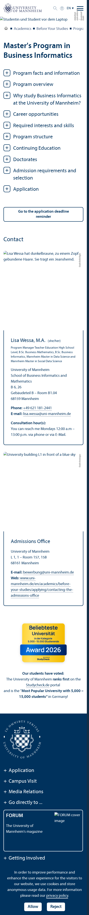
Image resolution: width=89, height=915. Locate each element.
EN (69, 8)
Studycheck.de (37, 685)
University (6, 29)
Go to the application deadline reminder (43, 214)
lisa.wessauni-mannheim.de (47, 414)
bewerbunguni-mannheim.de (48, 572)
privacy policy (57, 896)
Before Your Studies (52, 29)
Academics (22, 29)
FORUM (14, 815)
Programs (81, 29)
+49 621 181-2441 (37, 408)
